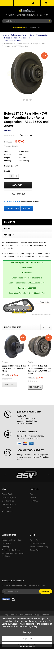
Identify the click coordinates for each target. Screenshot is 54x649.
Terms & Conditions (37, 543)
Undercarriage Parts (18, 35)
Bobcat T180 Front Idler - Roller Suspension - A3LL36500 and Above (14, 368)
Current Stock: (11, 166)
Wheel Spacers (8, 511)
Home (4, 35)
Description (10, 222)
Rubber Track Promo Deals (12, 540)
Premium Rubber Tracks (11, 550)
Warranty (9, 235)
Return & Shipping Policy (39, 547)
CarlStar (33, 497)
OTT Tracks (6, 508)
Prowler (32, 494)
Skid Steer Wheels (9, 504)
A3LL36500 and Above (12, 41)
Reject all (27, 638)
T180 (33, 38)
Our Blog (5, 547)
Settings (27, 632)
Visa (19, 443)
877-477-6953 (13, 208)
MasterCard (25, 443)
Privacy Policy (35, 540)
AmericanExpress (31, 443)
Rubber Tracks (7, 494)
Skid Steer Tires (8, 501)
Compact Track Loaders (39, 35)
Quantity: (7, 171)
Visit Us (28, 208)
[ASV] (27, 475)
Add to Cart (17, 185)
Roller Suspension (21, 38)
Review (7, 228)
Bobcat (7, 38)
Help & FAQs (6, 543)
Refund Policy (35, 550)
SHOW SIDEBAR (26, 646)
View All (34, 501)
